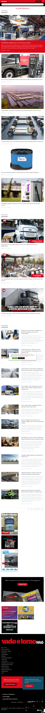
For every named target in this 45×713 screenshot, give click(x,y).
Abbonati (38, 1)
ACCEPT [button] (14, 358)
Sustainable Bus (4, 654)
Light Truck (29, 382)
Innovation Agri (4, 671)
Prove (9, 315)
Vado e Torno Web (5, 649)
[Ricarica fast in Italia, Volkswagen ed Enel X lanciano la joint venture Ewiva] (10, 409)
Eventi (9, 282)
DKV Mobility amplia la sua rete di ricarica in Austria (16, 42)
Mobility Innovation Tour (6, 669)
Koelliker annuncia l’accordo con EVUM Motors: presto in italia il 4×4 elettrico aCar (31, 491)
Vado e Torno (4, 647)
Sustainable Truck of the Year (7, 663)
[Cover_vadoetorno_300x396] (22, 524)
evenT (2, 673)
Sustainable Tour (30, 451)
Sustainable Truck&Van (6, 651)
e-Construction (4, 661)
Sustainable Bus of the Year (7, 664)
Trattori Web (4, 659)
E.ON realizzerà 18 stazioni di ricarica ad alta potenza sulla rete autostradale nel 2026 (21, 79)
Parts (9, 50)
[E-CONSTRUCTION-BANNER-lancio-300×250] (26, 612)
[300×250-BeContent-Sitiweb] (10, 612)
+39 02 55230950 (5, 696)
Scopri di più (29, 686)
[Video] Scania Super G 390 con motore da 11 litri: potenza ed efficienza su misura (20, 313)
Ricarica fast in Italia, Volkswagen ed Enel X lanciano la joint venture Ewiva (31, 406)
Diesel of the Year (5, 666)
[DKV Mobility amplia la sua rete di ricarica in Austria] (22, 27)
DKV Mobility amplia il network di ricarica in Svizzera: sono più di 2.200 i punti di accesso (20, 204)
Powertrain (3, 656)
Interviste (9, 174)
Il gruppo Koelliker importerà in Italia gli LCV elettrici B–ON (32, 455)
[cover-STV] (22, 560)
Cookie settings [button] (21, 358)
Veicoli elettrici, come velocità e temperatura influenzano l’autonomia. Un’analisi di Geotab (32, 369)
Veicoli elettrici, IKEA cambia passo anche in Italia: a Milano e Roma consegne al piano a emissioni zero (31, 388)
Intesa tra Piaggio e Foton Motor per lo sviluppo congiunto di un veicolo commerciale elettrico (32, 421)
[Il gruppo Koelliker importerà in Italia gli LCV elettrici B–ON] (10, 459)
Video (11, 315)
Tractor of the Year (5, 668)
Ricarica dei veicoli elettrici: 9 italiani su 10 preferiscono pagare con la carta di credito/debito (31, 332)
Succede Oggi (10, 81)
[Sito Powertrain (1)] (10, 626)
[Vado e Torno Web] (4, 1)
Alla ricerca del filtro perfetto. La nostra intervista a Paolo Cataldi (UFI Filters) (20, 172)
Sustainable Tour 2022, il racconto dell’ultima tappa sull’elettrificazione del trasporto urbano (32, 438)
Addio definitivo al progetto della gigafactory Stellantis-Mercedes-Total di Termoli (21, 110)
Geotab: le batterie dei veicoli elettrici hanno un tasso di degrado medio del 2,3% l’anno (22, 141)
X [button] (34, 354)
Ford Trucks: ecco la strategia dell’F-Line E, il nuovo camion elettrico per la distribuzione (19, 245)
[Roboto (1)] (22, 542)
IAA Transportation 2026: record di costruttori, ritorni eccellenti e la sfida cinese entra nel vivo (22, 279)
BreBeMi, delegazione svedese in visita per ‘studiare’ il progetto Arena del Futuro (31, 473)
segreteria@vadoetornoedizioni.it (10, 699)
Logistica (9, 207)
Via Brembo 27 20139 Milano (8, 694)
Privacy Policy (13, 702)
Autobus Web (4, 652)
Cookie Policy (20, 702)
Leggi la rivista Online (10, 684)
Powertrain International (6, 657)
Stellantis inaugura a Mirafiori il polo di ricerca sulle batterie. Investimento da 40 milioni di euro (31, 351)
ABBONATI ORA (22, 584)
